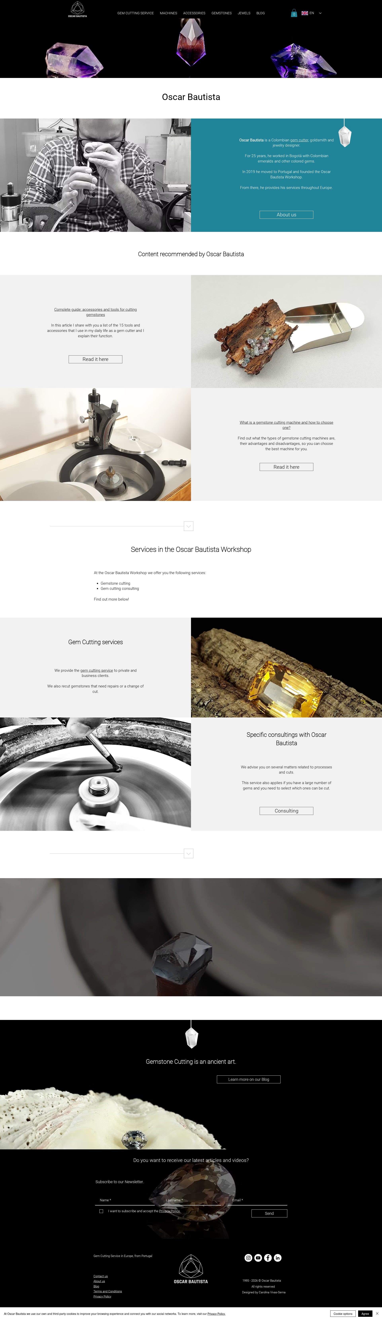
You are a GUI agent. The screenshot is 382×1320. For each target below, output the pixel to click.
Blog (96, 1286)
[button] (221, 13)
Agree (365, 1314)
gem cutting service (96, 670)
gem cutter (299, 140)
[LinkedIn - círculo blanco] (278, 1258)
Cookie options (343, 1314)
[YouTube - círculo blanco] (258, 1258)
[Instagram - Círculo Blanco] (248, 1258)
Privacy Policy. (216, 1314)
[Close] (377, 1313)
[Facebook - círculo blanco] (268, 1258)
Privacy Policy (102, 1296)
